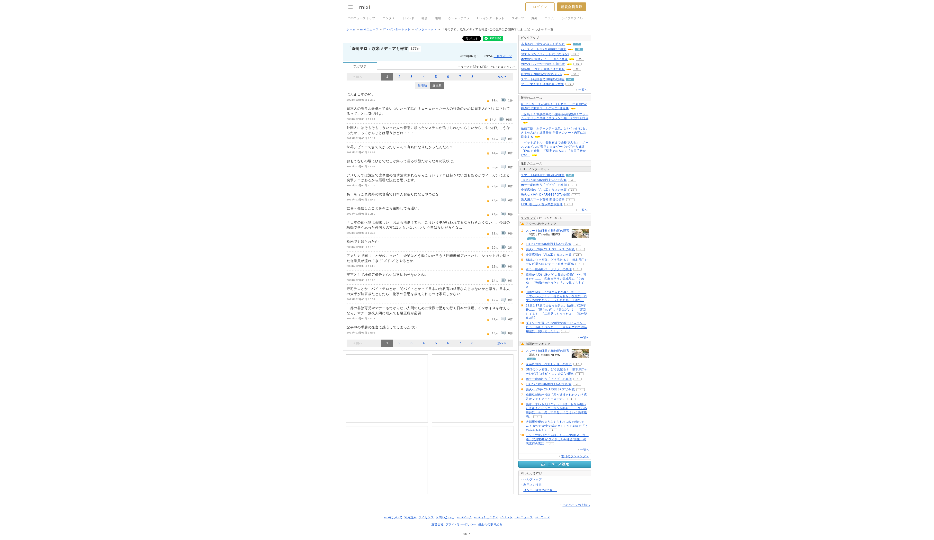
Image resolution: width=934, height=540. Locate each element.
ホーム (351, 29)
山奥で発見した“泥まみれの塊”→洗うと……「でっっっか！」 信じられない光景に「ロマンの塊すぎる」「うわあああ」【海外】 (556, 296)
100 (570, 79)
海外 (534, 18)
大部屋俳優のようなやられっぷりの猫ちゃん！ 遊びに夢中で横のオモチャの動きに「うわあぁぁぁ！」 (557, 426)
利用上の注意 (532, 484)
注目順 (437, 85)
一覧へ (583, 89)
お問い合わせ (445, 517)
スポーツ (518, 18)
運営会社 (437, 524)
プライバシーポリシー (461, 524)
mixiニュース (369, 29)
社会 (425, 18)
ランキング (528, 218)
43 (569, 84)
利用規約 (410, 517)
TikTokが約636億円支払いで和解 (543, 180)
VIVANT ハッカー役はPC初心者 (543, 64)
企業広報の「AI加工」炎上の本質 (544, 189)
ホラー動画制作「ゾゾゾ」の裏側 (544, 185)
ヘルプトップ (532, 479)
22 (574, 54)
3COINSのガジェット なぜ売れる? (545, 54)
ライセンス (426, 517)
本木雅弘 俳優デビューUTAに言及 (544, 59)
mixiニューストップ (361, 18)
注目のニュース (531, 163)
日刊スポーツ (503, 56)
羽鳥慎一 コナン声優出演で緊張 (543, 69)
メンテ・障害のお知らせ (540, 490)
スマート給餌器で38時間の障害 (543, 79)
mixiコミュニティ (486, 517)
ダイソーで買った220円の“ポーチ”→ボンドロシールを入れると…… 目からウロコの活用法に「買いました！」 (556, 327)
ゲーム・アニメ (459, 18)
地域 (438, 18)
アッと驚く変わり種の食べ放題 (542, 84)
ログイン (540, 7)
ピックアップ (530, 37)
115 (577, 44)
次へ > (501, 77)
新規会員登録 (571, 7)
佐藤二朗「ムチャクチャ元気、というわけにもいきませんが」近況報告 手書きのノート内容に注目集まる (554, 132)
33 (574, 74)
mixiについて (393, 517)
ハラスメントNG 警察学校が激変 (543, 49)
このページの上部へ (576, 505)
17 (570, 199)
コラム (549, 18)
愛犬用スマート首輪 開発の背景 (543, 199)
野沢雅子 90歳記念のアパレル (541, 74)
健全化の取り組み (490, 524)
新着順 (422, 85)
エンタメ (389, 18)
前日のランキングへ (575, 456)
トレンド (408, 18)
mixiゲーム (464, 517)
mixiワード (542, 517)
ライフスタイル (572, 18)
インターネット (426, 29)
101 (570, 175)
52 (578, 49)
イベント (506, 517)
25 (580, 59)
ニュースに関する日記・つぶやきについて (487, 67)
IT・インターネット (490, 18)
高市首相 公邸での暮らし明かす (543, 44)
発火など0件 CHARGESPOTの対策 (545, 194)
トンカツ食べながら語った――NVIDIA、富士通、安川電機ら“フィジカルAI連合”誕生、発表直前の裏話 (557, 439)
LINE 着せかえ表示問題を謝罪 (542, 204)
